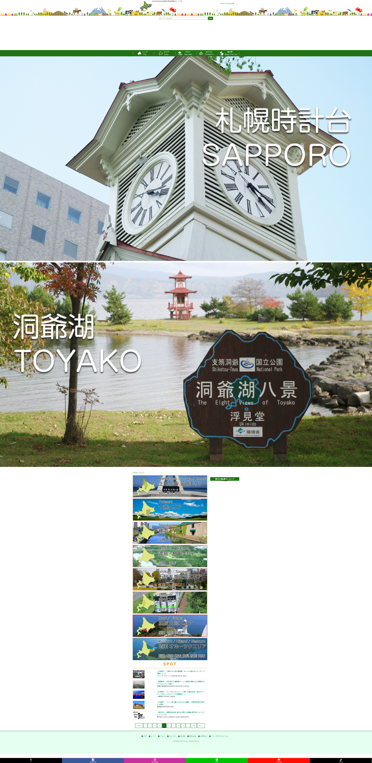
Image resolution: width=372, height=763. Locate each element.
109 (193, 726)
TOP (143, 53)
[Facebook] (93, 759)
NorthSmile (185, 741)
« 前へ (139, 726)
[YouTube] (279, 759)
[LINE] (217, 759)
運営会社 (192, 736)
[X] (31, 759)
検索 (210, 18)
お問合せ (203, 736)
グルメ (186, 53)
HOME (135, 472)
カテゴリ (207, 53)
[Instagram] (155, 759)
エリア (164, 53)
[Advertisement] (186, 35)
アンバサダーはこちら (220, 736)
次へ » (201, 726)
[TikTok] (341, 759)
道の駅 (228, 53)
